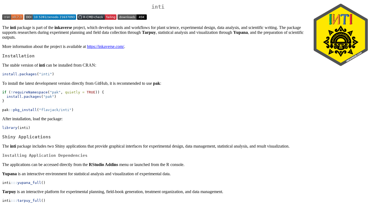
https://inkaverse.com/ (105, 46)
